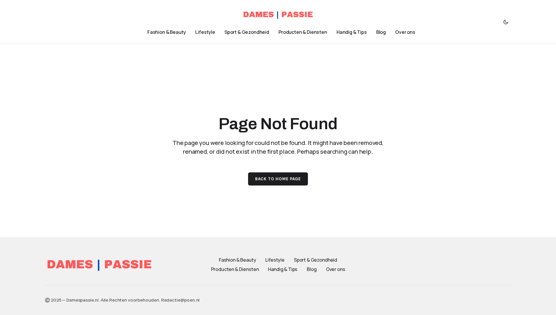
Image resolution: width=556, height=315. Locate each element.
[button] (506, 22)
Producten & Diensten (235, 269)
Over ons (335, 269)
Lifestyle (275, 260)
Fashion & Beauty (237, 260)
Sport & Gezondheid (315, 260)
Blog (311, 269)
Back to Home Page (278, 178)
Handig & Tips (282, 269)
